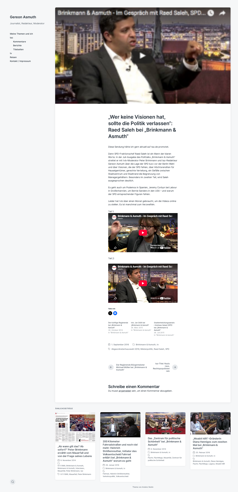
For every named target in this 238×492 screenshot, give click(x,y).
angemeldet (125, 391)
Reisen (13, 57)
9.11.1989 (61, 466)
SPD (167, 349)
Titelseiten (18, 49)
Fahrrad (106, 474)
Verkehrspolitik (109, 476)
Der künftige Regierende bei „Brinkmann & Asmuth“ (118, 325)
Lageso (212, 464)
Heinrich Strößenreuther (119, 474)
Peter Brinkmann (73, 471)
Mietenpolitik (146, 349)
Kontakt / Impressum (20, 61)
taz (11, 37)
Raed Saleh (159, 349)
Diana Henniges (217, 461)
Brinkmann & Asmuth (146, 344)
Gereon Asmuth (23, 17)
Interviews (80, 468)
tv (11, 53)
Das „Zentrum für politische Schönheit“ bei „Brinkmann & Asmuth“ (164, 441)
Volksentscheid (122, 476)
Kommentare (19, 41)
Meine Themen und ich (21, 34)
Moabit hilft (220, 464)
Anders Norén (147, 487)
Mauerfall (61, 471)
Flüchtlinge (158, 458)
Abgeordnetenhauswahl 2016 (125, 349)
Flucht (150, 458)
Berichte (17, 45)
